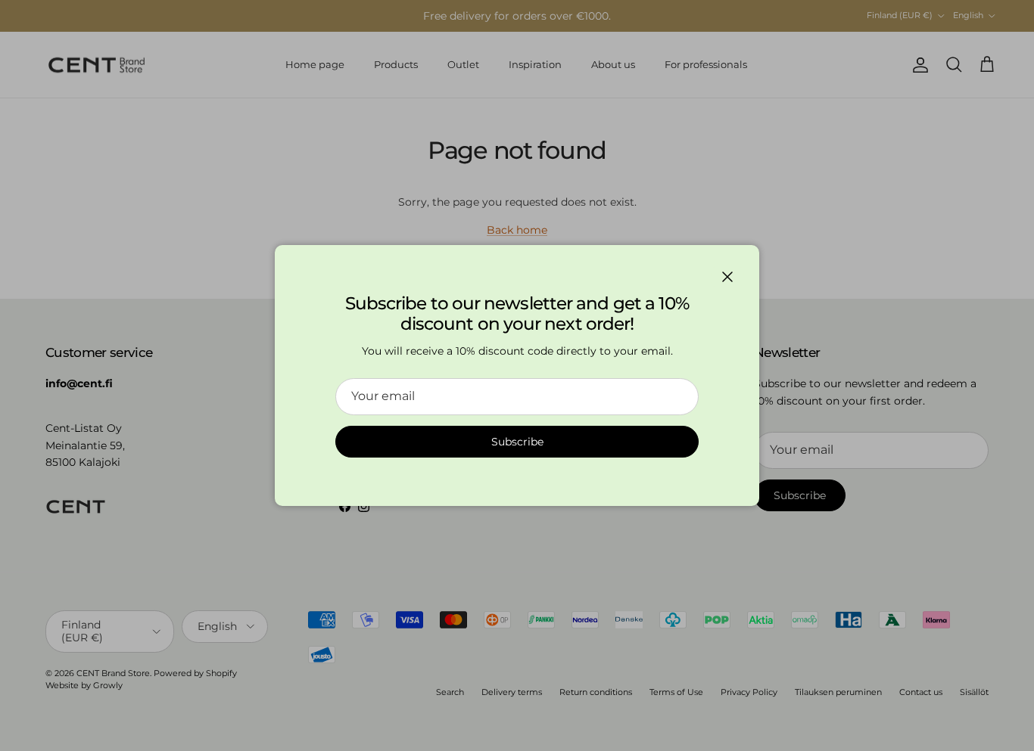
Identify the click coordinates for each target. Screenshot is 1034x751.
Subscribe (517, 441)
